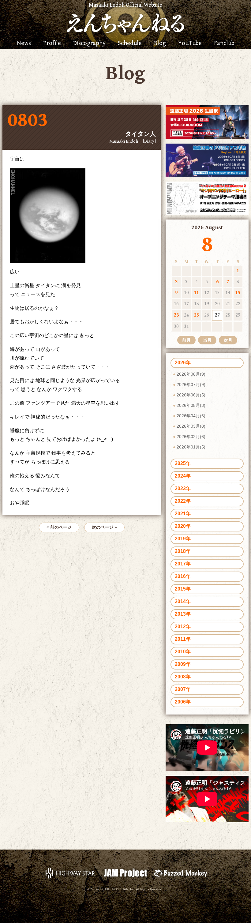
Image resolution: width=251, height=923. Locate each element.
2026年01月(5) (191, 447)
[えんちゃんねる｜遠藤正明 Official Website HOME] (125, 22)
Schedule (130, 43)
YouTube (190, 43)
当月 (207, 340)
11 (196, 293)
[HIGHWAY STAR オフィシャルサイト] (70, 872)
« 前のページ (59, 527)
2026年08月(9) (191, 374)
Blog (160, 43)
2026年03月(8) (191, 426)
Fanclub (224, 43)
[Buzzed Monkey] (180, 872)
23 (176, 315)
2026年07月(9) (191, 384)
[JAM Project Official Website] (125, 872)
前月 (186, 340)
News (24, 43)
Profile (52, 43)
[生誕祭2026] (207, 121)
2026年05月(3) (191, 405)
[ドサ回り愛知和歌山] (207, 159)
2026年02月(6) (191, 436)
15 (237, 293)
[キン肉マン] (207, 197)
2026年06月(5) (191, 394)
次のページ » (104, 527)
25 (196, 315)
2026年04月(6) (191, 415)
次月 (228, 340)
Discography (89, 43)
